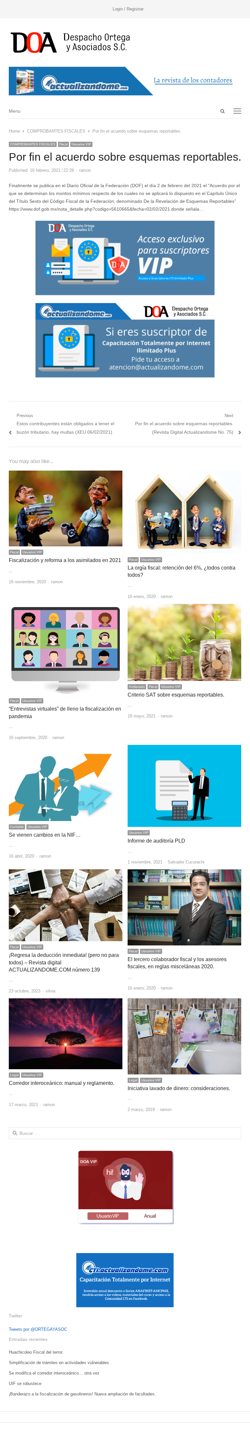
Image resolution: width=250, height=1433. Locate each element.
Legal (14, 1075)
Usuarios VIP (81, 144)
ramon (85, 170)
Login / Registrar (128, 9)
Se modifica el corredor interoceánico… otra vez (54, 1373)
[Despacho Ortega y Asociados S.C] (125, 42)
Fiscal (63, 144)
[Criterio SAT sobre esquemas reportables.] (184, 607)
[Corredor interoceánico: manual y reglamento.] (65, 1002)
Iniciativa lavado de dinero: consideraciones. (179, 1088)
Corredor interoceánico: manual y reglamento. (61, 1083)
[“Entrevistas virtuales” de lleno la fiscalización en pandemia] (65, 607)
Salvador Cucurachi (186, 862)
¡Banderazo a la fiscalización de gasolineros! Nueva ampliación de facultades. (82, 1394)
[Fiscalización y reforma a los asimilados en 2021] (65, 474)
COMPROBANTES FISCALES (32, 144)
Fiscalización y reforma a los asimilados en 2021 (65, 560)
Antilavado (137, 686)
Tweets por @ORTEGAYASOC (38, 1329)
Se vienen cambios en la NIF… (45, 835)
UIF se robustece (25, 1383)
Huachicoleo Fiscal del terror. (36, 1352)
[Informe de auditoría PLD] (184, 748)
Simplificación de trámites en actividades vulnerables (59, 1362)
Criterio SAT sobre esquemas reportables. (176, 695)
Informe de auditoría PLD (156, 841)
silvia (50, 991)
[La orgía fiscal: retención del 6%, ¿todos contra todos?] (184, 474)
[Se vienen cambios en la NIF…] (65, 748)
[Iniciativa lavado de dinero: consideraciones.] (184, 1002)
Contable (17, 827)
